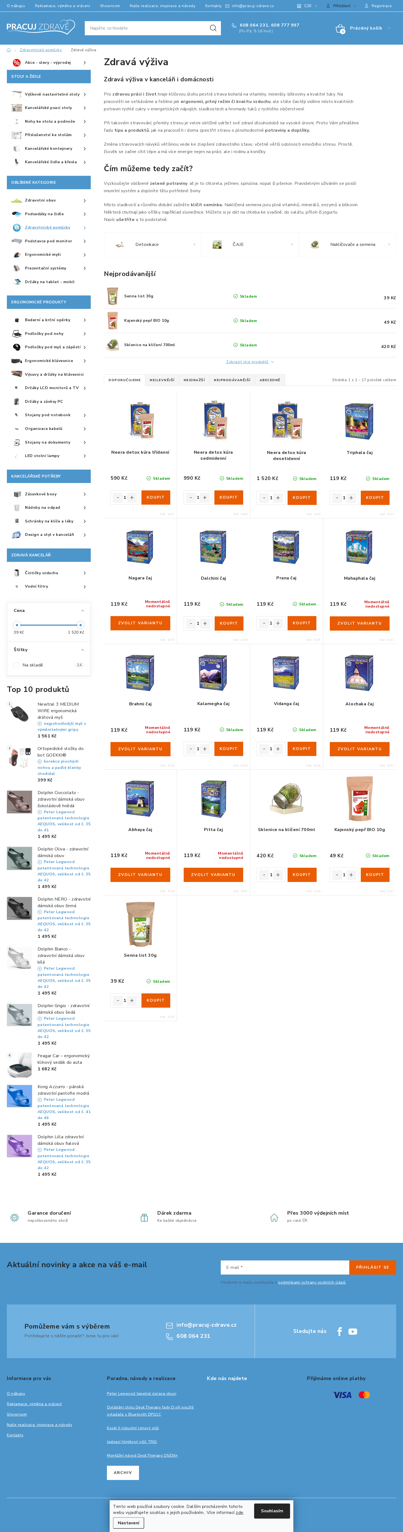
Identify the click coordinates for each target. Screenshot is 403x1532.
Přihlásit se (372, 1267)
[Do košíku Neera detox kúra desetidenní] (302, 498)
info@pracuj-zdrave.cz (253, 5)
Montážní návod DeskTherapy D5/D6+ (142, 1455)
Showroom (110, 5)
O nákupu (16, 5)
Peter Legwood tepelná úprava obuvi (141, 1393)
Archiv (123, 1472)
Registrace (382, 5)
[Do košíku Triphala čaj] (375, 498)
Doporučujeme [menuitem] (125, 380)
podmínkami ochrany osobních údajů (312, 1282)
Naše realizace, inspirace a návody (162, 5)
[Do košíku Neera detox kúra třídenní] (155, 497)
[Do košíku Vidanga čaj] (302, 749)
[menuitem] (49, 63)
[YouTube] (352, 1331)
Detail (140, 623)
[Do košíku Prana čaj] (302, 623)
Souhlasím (272, 1511)
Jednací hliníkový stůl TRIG (132, 1441)
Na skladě (52, 665)
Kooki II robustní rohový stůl (133, 1428)
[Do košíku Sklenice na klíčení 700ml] (302, 875)
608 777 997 (285, 25)
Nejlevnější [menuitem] (162, 380)
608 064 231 (253, 25)
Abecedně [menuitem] (270, 380)
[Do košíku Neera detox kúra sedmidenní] (228, 497)
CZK (308, 5)
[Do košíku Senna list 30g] (155, 1000)
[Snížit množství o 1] (118, 498)
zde (239, 1513)
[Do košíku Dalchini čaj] (229, 623)
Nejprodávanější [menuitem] (232, 380)
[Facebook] (339, 1331)
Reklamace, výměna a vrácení (62, 5)
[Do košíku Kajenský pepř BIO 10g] (375, 875)
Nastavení (128, 1523)
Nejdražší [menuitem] (194, 380)
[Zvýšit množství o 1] (132, 498)
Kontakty (213, 5)
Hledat (213, 28)
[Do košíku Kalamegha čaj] (228, 749)
